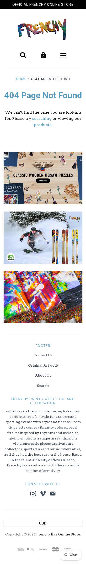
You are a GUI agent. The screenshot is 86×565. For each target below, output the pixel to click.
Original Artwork (43, 365)
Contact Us (43, 355)
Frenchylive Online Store (58, 534)
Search (43, 386)
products (42, 124)
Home (21, 79)
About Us (43, 375)
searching (42, 118)
